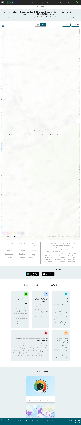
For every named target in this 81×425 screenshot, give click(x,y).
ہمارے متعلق (40, 2)
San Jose (22, 257)
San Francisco (9, 254)
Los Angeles (32, 252)
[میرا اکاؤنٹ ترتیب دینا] (2, 2)
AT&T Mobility (71, 261)
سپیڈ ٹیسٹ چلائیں (13, 2)
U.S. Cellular (48, 257)
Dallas (23, 256)
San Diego (22, 254)
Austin (11, 256)
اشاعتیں (54, 2)
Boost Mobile (48, 261)
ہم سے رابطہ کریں (60, 357)
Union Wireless (70, 259)
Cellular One (48, 256)
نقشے (60, 2)
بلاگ (32, 2)
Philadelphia (32, 257)
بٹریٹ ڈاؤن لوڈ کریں (38, 25)
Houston (33, 256)
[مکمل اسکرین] (3, 25)
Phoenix (22, 250)
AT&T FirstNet (48, 259)
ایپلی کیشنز (69, 2)
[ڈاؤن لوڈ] (48, 274)
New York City (32, 250)
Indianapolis (9, 250)
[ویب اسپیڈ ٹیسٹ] (40, 386)
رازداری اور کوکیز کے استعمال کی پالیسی (49, 420)
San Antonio (21, 252)
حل (48, 2)
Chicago (34, 254)
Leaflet (3, 237)
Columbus (10, 257)
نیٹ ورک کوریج (43, 25)
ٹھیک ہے (5, 421)
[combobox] (75, 25)
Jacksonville (9, 252)
